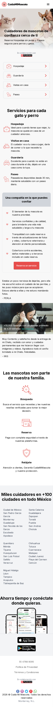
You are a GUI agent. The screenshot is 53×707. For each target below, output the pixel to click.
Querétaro (8, 543)
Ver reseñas (27, 328)
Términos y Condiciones (26, 672)
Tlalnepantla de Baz (13, 583)
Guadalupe (8, 522)
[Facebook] (17, 691)
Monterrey (8, 519)
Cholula (33, 529)
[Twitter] (26, 691)
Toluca (32, 546)
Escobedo (8, 532)
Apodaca (8, 535)
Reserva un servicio (26, 265)
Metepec (33, 553)
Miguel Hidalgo (10, 570)
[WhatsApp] (35, 691)
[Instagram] (22, 691)
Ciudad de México (12, 509)
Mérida (6, 546)
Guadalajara (35, 513)
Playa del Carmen (38, 559)
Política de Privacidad (27, 667)
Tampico (7, 576)
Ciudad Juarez (36, 556)
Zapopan (33, 516)
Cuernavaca (35, 549)
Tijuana (7, 549)
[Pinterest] (30, 691)
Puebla (32, 522)
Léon (5, 573)
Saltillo (6, 559)
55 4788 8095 (26, 661)
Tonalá (32, 519)
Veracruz (8, 562)
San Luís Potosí (11, 556)
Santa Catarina (36, 509)
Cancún (33, 562)
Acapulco (8, 580)
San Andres (35, 526)
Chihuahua (34, 543)
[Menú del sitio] (48, 4)
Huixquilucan (10, 553)
